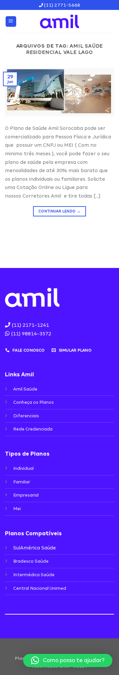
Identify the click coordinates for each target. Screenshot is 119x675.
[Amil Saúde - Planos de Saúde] (59, 21)
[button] (67, 660)
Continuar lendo (59, 211)
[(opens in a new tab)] (59, 91)
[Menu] (11, 21)
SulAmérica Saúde (34, 547)
